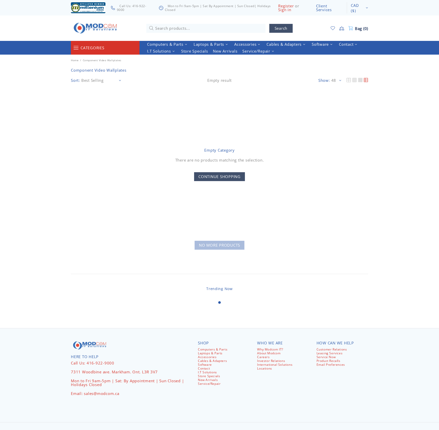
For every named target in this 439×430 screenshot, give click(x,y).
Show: (324, 80)
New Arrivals (208, 380)
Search (281, 28)
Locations (264, 368)
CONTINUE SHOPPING (219, 176)
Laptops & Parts (210, 353)
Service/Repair (209, 384)
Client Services (324, 8)
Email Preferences (331, 365)
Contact (204, 368)
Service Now (326, 357)
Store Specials (209, 376)
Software (205, 365)
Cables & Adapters (212, 361)
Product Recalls (328, 361)
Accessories (207, 357)
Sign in (284, 10)
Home (75, 60)
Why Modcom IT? (270, 349)
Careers (263, 357)
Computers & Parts (212, 349)
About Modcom (268, 353)
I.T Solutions (207, 372)
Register (286, 6)
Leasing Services (330, 353)
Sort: (75, 80)
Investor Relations (271, 361)
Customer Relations (332, 349)
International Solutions (274, 365)
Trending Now (219, 289)
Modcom (96, 28)
